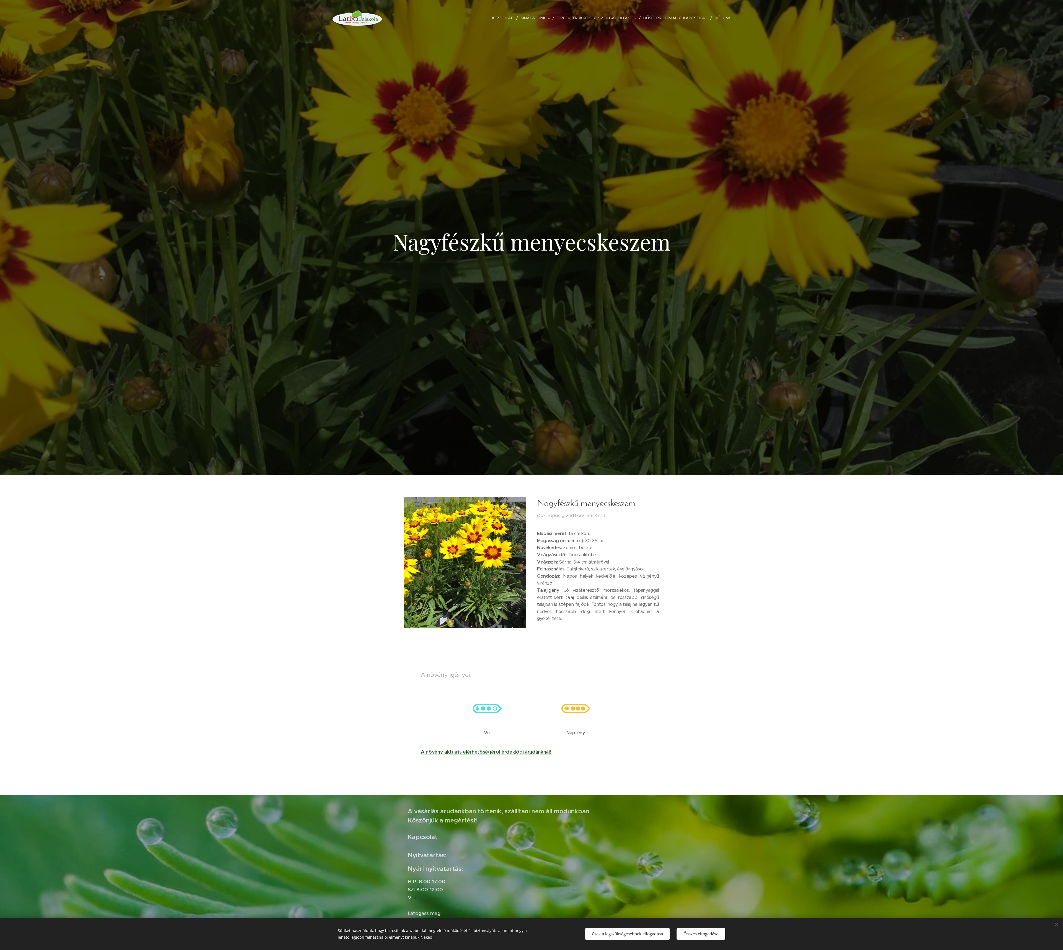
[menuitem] (504, 18)
